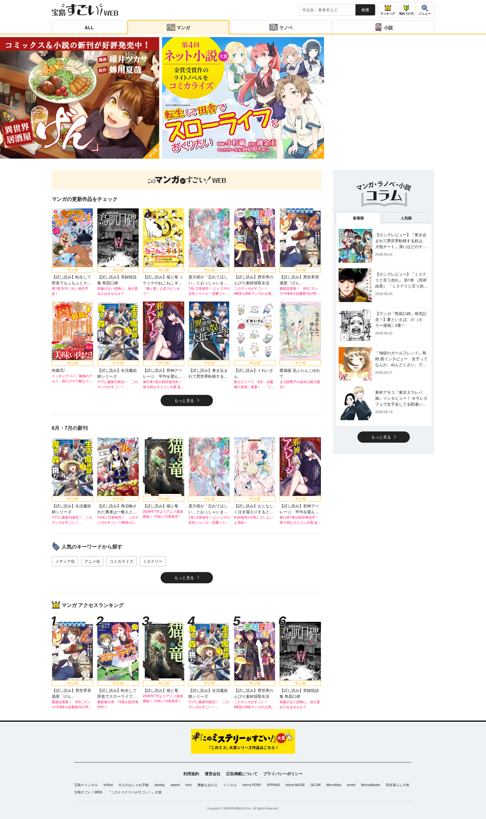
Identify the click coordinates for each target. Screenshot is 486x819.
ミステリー (153, 561)
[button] (232, 155)
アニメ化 (92, 561)
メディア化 (65, 561)
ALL (89, 27)
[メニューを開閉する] (425, 10)
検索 (365, 9)
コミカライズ (121, 561)
